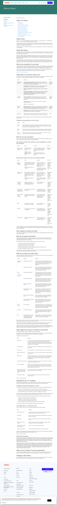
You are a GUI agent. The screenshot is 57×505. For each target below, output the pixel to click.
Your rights (5, 20)
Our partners (5, 21)
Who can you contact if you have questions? (43, 327)
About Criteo (20, 22)
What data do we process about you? (23, 26)
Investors (30, 473)
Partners (5, 473)
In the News (31, 475)
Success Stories (6, 470)
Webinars (17, 473)
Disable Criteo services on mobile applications (8, 26)
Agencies (5, 472)
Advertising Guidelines (19, 487)
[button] (39, 2)
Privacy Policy (6, 479)
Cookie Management (7, 485)
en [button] (41, 2)
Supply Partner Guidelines (20, 485)
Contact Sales (50, 2)
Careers (30, 470)
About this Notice (20, 23)
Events (17, 475)
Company (30, 472)
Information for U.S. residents (22, 33)
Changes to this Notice (21, 36)
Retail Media (31, 487)
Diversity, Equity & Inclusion (33, 478)
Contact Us (30, 480)
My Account (44, 2)
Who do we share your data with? (23, 31)
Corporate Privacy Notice (7, 480)
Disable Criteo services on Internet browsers (8, 23)
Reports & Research (19, 470)
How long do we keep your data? (23, 28)
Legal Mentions (18, 484)
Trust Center (5, 489)
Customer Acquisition (32, 490)
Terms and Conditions (19, 482)
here (18, 433)
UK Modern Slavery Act (19, 494)
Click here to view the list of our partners (22, 72)
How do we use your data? (22, 27)
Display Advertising (32, 492)
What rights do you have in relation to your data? (25, 32)
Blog (17, 472)
